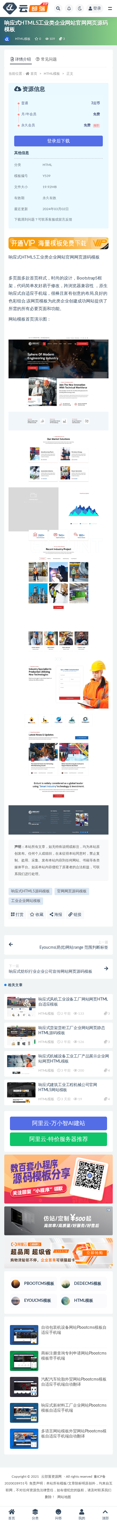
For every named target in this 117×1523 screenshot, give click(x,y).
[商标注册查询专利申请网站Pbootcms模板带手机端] (24, 1361)
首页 (33, 73)
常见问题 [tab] (49, 59)
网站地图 (64, 1497)
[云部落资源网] (7, 39)
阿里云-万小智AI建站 (58, 1123)
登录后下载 (58, 141)
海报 (57, 915)
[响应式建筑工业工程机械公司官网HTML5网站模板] (21, 1092)
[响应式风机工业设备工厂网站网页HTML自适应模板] (21, 1007)
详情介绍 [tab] (23, 59)
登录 (97, 8)
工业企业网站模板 (26, 901)
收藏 (38, 915)
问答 (58, 1518)
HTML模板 (22, 38)
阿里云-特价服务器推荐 (58, 1139)
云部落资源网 (51, 1476)
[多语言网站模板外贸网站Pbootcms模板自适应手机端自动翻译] (24, 1439)
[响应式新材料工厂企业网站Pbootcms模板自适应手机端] (24, 1413)
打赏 (19, 915)
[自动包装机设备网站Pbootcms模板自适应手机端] (24, 1335)
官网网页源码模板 (72, 891)
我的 (81, 1518)
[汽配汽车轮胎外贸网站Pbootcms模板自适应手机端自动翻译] (24, 1387)
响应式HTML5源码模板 (30, 891)
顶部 (105, 1518)
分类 (35, 1518)
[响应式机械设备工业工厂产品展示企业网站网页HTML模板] (21, 1064)
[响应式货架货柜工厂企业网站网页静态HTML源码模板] (21, 1035)
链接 (77, 915)
